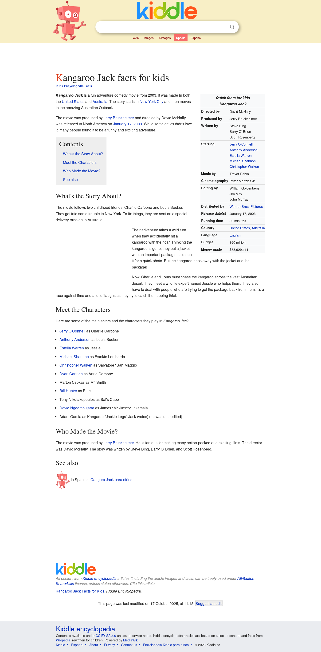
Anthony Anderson (244, 149)
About (93, 644)
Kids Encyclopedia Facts (74, 85)
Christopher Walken (244, 166)
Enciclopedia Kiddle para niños (166, 644)
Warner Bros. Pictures (246, 206)
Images (149, 38)
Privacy (109, 644)
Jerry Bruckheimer (119, 117)
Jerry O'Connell (241, 144)
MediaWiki (130, 640)
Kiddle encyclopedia (99, 578)
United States (240, 227)
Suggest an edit (209, 603)
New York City (151, 101)
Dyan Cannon (71, 373)
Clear (223, 27)
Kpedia (180, 38)
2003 (137, 123)
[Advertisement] (160, 56)
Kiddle (60, 644)
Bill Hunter (68, 390)
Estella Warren (241, 155)
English (235, 235)
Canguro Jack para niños (111, 479)
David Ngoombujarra (76, 408)
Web (136, 38)
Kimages (165, 38)
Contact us (129, 644)
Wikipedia (63, 640)
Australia (258, 227)
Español (196, 38)
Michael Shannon (243, 160)
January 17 (122, 123)
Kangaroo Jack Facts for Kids (80, 591)
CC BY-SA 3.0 (106, 635)
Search (232, 27)
